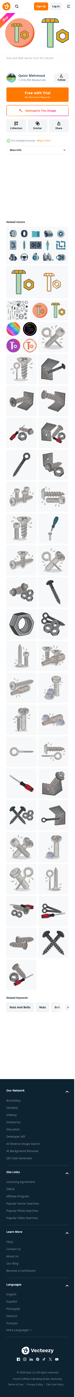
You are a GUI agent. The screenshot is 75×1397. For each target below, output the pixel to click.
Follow (61, 80)
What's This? (44, 140)
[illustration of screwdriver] (21, 1250)
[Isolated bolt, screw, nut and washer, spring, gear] (17, 308)
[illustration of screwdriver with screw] (21, 549)
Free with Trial (37, 94)
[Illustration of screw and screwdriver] (21, 772)
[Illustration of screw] (21, 389)
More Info (15, 148)
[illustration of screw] (21, 453)
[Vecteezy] (6, 6)
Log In (56, 6)
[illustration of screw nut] (21, 931)
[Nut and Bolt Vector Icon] (36, 280)
